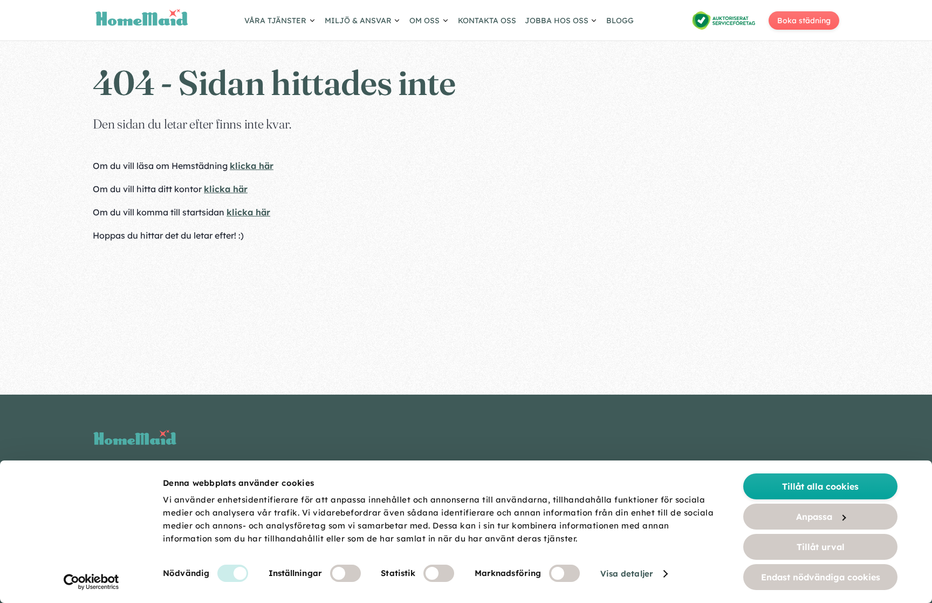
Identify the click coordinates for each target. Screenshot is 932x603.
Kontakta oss (487, 20)
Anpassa (814, 516)
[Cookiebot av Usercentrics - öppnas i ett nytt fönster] (91, 582)
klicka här (251, 165)
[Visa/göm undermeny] (280, 22)
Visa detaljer (626, 573)
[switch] (345, 573)
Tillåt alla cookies (820, 486)
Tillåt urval (821, 546)
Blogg (620, 20)
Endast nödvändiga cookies (820, 577)
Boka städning (804, 20)
